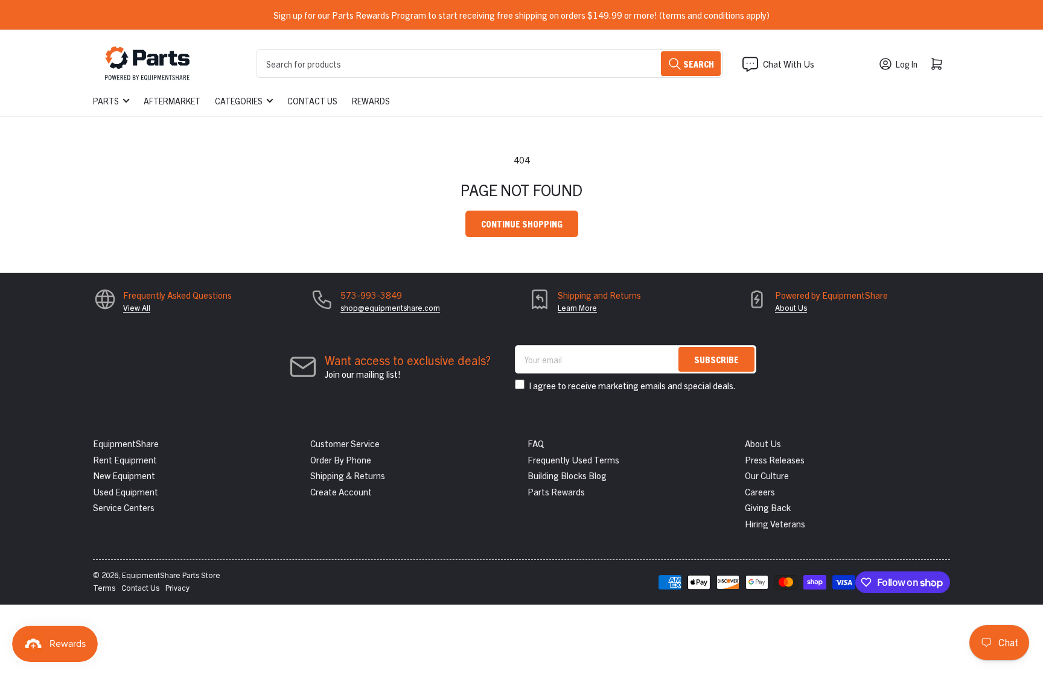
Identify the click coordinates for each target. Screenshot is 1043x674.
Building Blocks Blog (567, 475)
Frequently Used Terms (573, 459)
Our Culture (767, 475)
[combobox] (489, 63)
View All (136, 307)
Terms (104, 587)
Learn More (577, 307)
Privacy (177, 587)
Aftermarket (172, 100)
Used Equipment (125, 491)
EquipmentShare (126, 443)
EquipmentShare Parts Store (171, 575)
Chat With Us (788, 63)
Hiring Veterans (775, 523)
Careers (760, 491)
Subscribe (716, 359)
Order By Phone (340, 459)
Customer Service (345, 443)
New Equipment (124, 475)
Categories (239, 100)
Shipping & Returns (347, 475)
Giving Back (768, 507)
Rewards (371, 100)
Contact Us (312, 100)
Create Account (341, 491)
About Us (791, 307)
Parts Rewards (556, 491)
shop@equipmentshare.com (390, 307)
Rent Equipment (125, 459)
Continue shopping (522, 223)
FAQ (536, 443)
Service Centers (124, 507)
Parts (106, 100)
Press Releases (775, 459)
